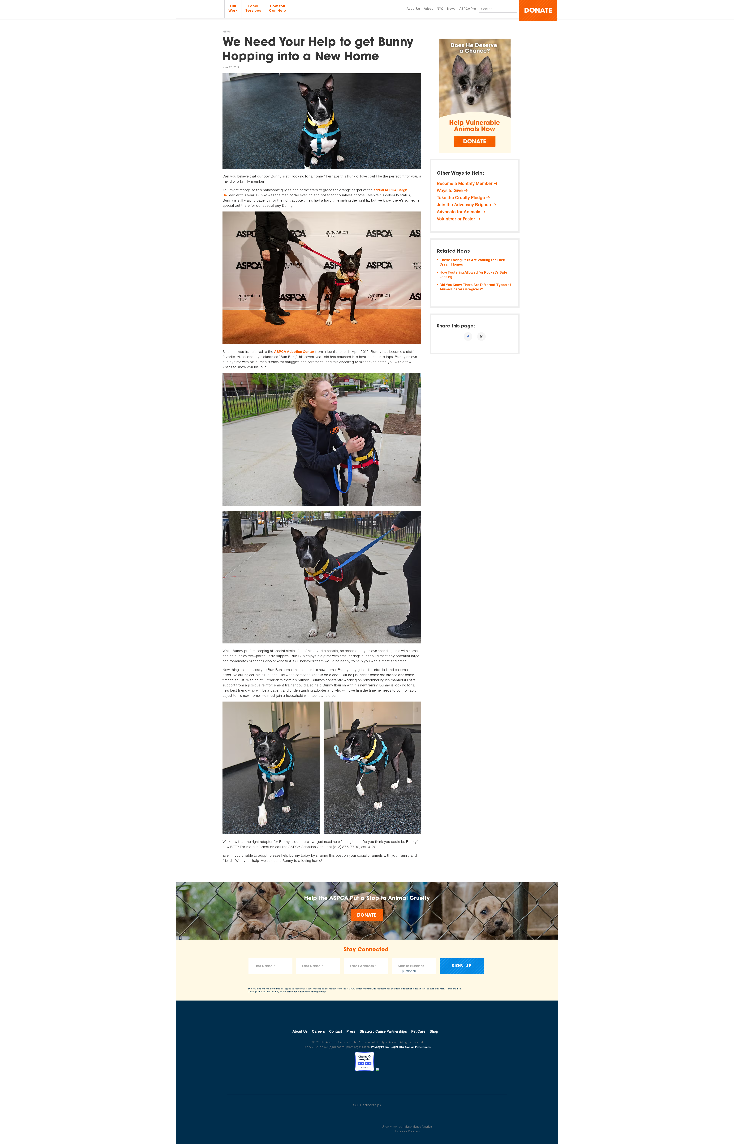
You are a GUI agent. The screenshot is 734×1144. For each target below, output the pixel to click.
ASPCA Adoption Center (294, 351)
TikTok (386, 1081)
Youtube (367, 1081)
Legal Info (397, 1047)
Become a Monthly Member (465, 183)
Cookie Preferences (418, 1046)
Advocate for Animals (458, 212)
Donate (538, 11)
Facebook (347, 1081)
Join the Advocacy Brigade (464, 205)
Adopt (428, 8)
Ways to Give (450, 190)
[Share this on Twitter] (481, 336)
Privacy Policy (318, 991)
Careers (318, 1031)
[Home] (200, 9)
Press (350, 1031)
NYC (440, 8)
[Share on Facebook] (468, 336)
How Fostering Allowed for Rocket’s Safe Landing (473, 274)
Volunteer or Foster (456, 219)
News (451, 8)
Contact (335, 1031)
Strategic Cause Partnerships (383, 1031)
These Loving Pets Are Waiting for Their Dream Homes (472, 262)
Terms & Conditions (298, 991)
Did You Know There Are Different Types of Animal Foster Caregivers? (475, 287)
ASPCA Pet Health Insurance (408, 1117)
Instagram (377, 1081)
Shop (434, 1031)
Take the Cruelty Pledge (461, 197)
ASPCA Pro (467, 8)
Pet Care (418, 1031)
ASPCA (367, 1018)
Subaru (326, 1117)
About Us (413, 8)
